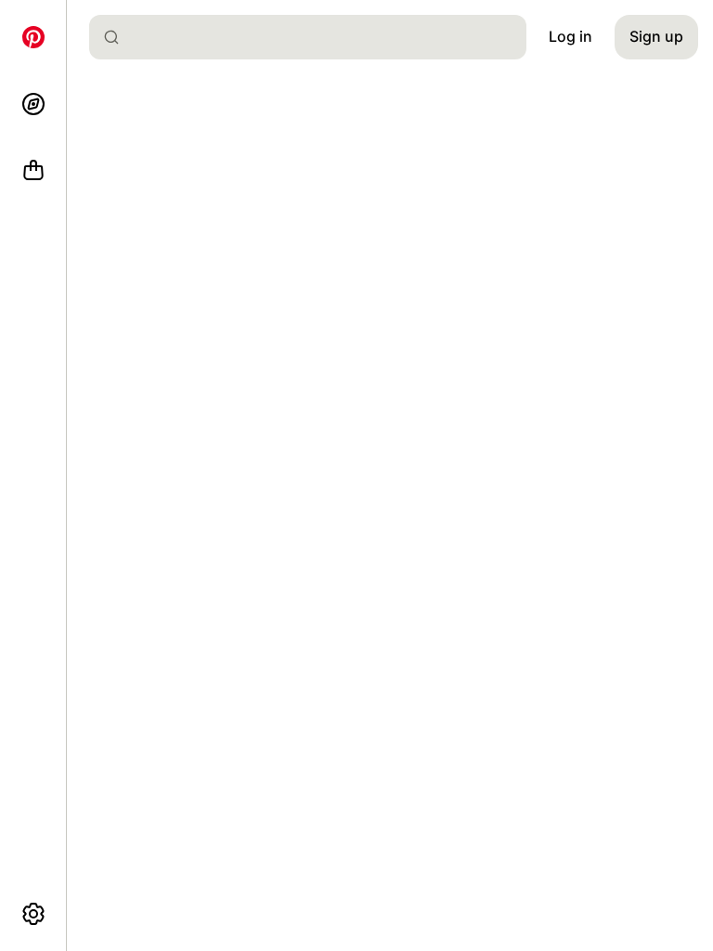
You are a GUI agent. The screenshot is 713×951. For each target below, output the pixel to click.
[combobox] (315, 37)
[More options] (33, 914)
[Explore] (33, 104)
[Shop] (33, 171)
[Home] (33, 37)
